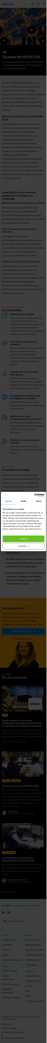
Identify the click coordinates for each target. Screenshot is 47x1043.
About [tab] (38, 501)
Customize (22, 546)
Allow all (23, 539)
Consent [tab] (8, 501)
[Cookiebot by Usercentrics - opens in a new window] (34, 495)
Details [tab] (23, 501)
